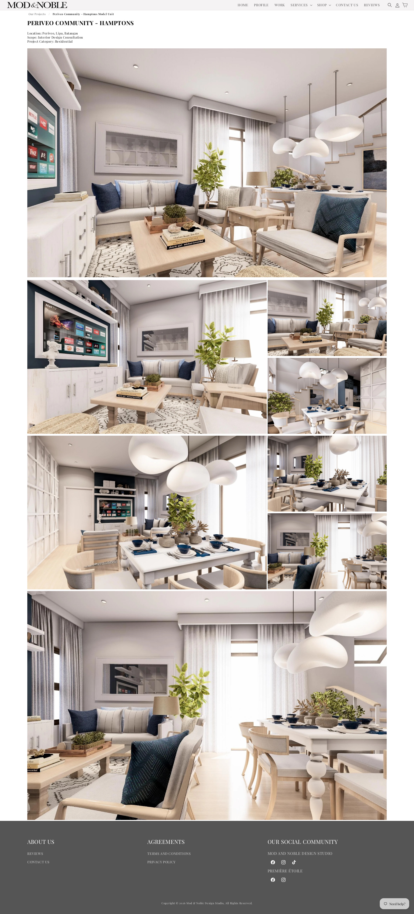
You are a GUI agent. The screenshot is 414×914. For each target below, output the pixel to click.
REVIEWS (35, 853)
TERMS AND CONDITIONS (169, 853)
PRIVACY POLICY (161, 862)
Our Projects (37, 14)
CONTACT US (38, 862)
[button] (301, 5)
